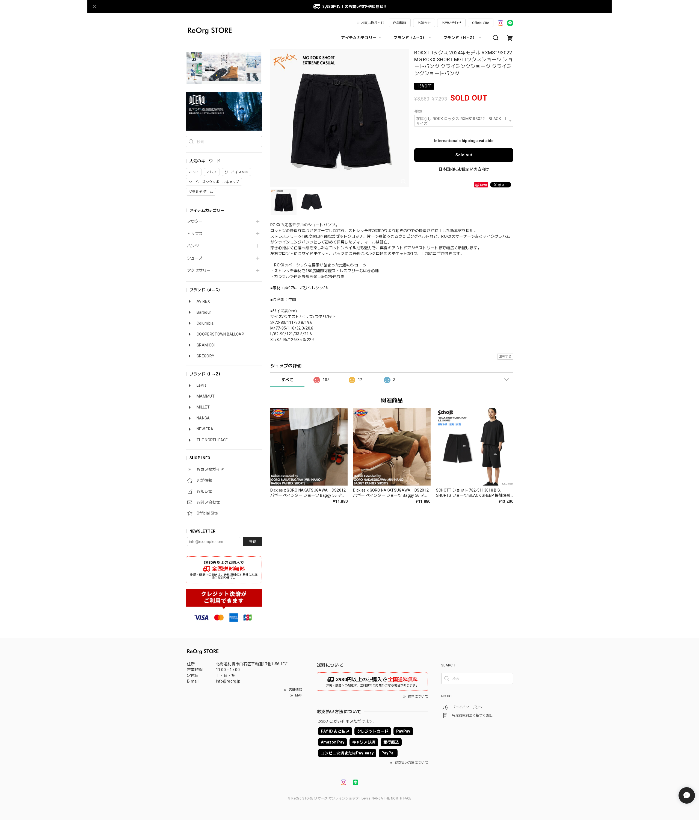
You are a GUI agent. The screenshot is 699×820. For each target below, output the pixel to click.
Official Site (480, 23)
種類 (418, 111)
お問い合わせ (451, 23)
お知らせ (424, 23)
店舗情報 (399, 23)
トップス (195, 233)
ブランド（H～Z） (459, 38)
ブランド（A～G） (409, 38)
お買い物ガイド (372, 23)
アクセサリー (199, 270)
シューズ (195, 258)
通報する (505, 356)
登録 (252, 541)
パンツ (193, 246)
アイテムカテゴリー (358, 38)
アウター (195, 221)
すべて (287, 380)
